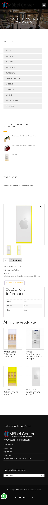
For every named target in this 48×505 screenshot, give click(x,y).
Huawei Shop (7, 448)
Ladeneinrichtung (35, 490)
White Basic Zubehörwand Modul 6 (33, 392)
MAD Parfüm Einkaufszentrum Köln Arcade (17, 459)
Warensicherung (12, 101)
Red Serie (9, 95)
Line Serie (9, 84)
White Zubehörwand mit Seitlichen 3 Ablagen (34, 355)
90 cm (25, 302)
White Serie (10, 106)
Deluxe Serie (10, 73)
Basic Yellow (10, 67)
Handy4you (7, 455)
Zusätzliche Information (14, 283)
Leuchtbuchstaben (13, 78)
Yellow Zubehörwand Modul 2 (10, 392)
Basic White (10, 62)
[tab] (14, 283)
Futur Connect (8, 445)
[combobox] (24, 475)
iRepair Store (7, 452)
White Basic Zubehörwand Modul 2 (10, 354)
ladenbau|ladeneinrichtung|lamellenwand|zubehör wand (22, 276)
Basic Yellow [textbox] (23, 476)
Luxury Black (11, 90)
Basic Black (10, 51)
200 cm (25, 306)
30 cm (25, 310)
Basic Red (9, 56)
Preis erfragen (16, 260)
